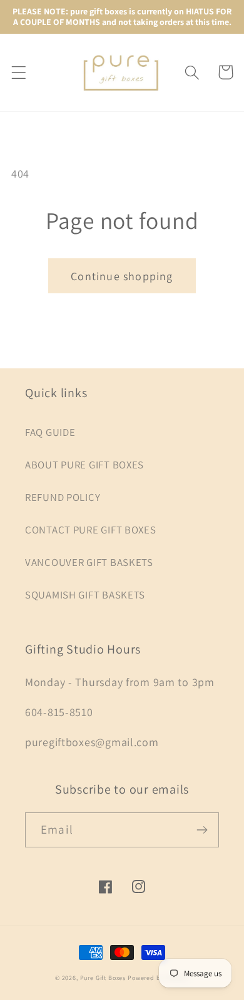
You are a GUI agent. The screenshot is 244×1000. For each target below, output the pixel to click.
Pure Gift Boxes (103, 978)
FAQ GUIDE (50, 432)
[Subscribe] (201, 829)
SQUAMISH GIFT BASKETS (85, 595)
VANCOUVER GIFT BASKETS (89, 562)
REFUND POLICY (62, 497)
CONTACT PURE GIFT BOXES (90, 530)
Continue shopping (122, 276)
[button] (19, 72)
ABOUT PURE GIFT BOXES (84, 465)
